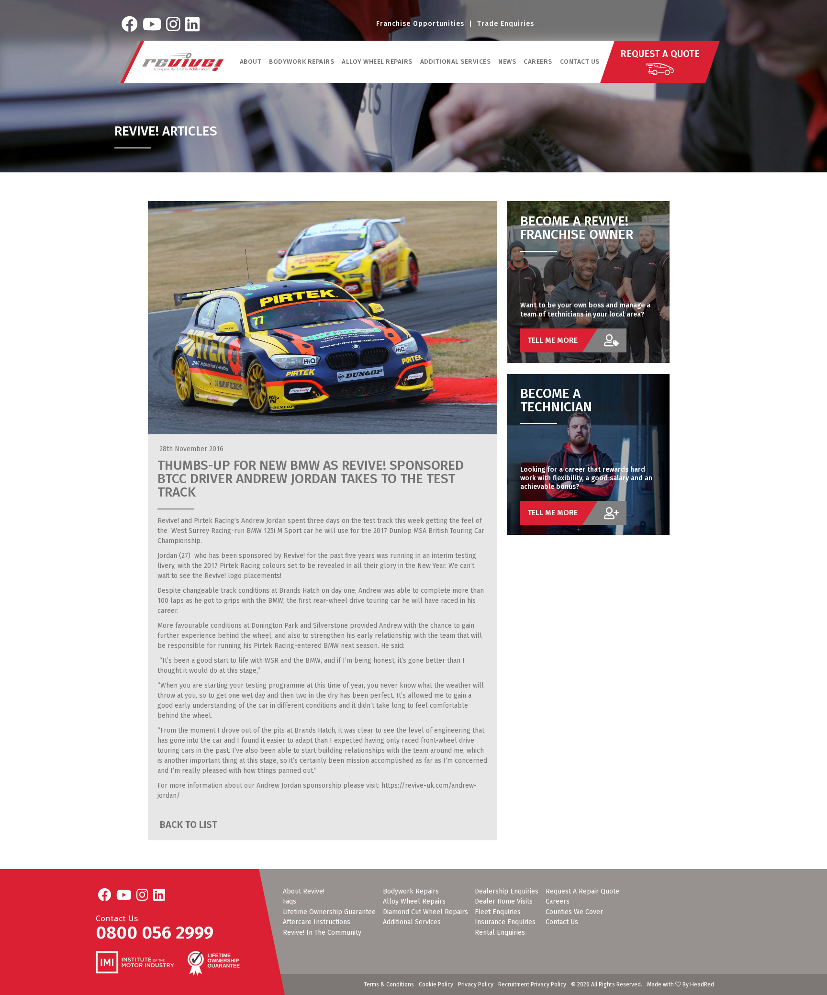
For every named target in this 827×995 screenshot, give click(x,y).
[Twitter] (152, 24)
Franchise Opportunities (420, 24)
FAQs (289, 901)
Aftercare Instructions (316, 922)
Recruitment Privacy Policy (532, 984)
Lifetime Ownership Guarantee (329, 912)
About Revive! (303, 891)
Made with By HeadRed (680, 984)
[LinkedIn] (192, 24)
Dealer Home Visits (504, 901)
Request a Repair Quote (582, 891)
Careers (538, 61)
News (507, 61)
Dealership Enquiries (506, 891)
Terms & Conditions (389, 984)
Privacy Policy (475, 984)
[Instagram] (173, 24)
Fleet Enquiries (498, 912)
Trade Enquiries (505, 24)
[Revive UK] (183, 62)
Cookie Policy (436, 984)
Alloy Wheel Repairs (414, 901)
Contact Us (580, 61)
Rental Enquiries (500, 932)
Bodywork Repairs (411, 891)
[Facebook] (130, 24)
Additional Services (412, 922)
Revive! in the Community (322, 932)
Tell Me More (552, 340)
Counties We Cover (574, 912)
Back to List (187, 825)
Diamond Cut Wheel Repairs (425, 912)
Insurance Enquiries (505, 922)
